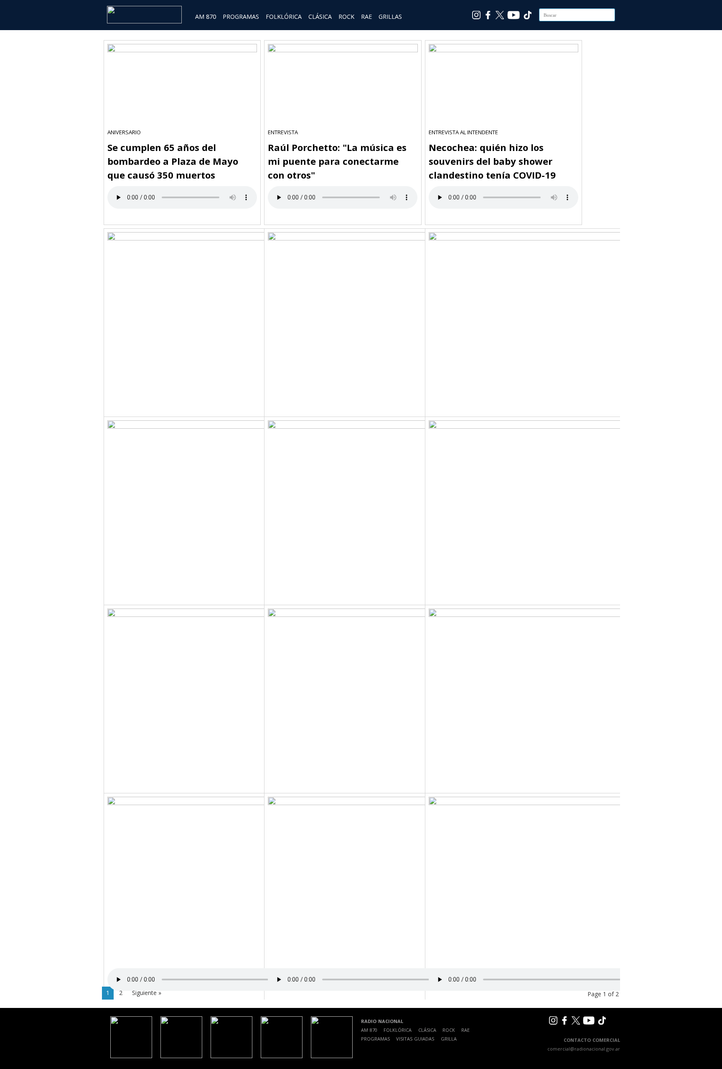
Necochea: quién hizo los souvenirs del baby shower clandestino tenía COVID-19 (492, 161)
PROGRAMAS (241, 16)
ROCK (346, 16)
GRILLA (449, 1039)
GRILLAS (390, 16)
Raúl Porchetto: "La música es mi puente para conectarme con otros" (337, 161)
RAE (366, 16)
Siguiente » (146, 993)
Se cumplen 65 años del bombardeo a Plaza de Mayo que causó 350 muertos (172, 161)
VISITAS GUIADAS (415, 1039)
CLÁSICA (320, 16)
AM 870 (205, 16)
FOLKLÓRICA (284, 16)
